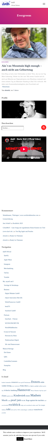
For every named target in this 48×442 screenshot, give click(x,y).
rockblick (14, 404)
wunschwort (38, 410)
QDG (5, 357)
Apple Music (8, 260)
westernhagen (23, 409)
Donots (35, 382)
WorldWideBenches (11, 327)
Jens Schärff (6, 223)
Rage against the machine (35, 400)
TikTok (6, 273)
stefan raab (35, 405)
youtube (4, 412)
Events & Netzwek (10, 332)
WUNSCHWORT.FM (12, 323)
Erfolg (9, 386)
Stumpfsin (7, 365)
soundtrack (29, 405)
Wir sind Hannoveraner (12, 344)
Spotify (6, 255)
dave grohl (21, 382)
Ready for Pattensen (16, 236)
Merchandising (8, 268)
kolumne (5, 62)
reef (45, 400)
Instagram (7, 264)
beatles (3, 382)
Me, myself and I (8, 281)
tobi (8, 409)
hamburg (14, 390)
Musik (4, 400)
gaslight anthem (39, 386)
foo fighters (31, 386)
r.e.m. (23, 400)
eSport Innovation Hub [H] (13, 298)
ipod (45, 390)
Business (6, 289)
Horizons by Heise (11, 336)
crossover (14, 382)
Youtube (6, 277)
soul (25, 405)
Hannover (23, 390)
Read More (28, 439)
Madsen (35, 395)
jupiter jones (10, 396)
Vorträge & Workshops (11, 285)
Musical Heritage (8, 349)
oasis (9, 400)
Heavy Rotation (35, 390)
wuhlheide (30, 409)
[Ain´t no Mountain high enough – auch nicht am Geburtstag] (24, 43)
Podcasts (6, 315)
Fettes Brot (24, 386)
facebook (17, 386)
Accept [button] (20, 439)
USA (18, 409)
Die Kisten (7, 352)
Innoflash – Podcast (11, 319)
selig (22, 405)
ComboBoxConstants (10, 361)
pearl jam (16, 400)
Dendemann (27, 382)
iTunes (4, 396)
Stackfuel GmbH (10, 311)
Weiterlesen (5, 87)
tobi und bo (14, 409)
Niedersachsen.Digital (12, 340)
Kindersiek (19, 395)
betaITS (7, 306)
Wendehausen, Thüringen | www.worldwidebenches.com (20, 215)
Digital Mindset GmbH (12, 293)
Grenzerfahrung (8, 219)
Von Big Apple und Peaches (24, 231)
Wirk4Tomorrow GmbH (12, 302)
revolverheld (5, 405)
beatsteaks (8, 382)
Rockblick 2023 (18, 223)
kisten (28, 396)
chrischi (5, 236)
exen (13, 386)
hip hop (41, 390)
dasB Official (7, 252)
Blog (4, 370)
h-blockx (7, 390)
